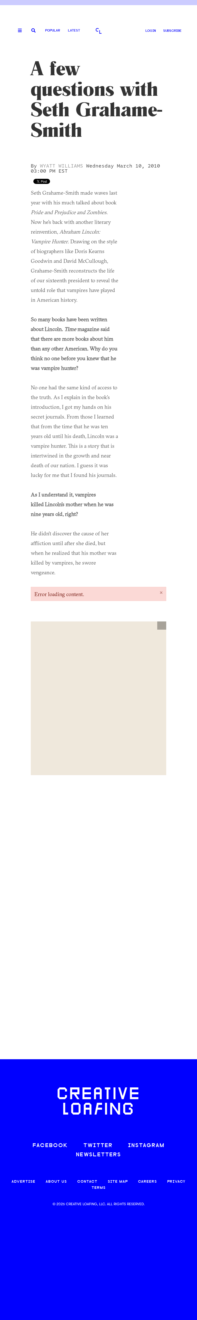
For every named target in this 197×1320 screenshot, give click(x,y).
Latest (74, 30)
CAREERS (147, 1182)
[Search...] (33, 31)
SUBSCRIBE (172, 31)
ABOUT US (56, 1182)
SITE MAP (118, 1182)
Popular (52, 30)
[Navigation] (18, 30)
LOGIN (150, 31)
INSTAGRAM (146, 1146)
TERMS (99, 1188)
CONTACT (87, 1182)
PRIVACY (176, 1182)
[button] (161, 625)
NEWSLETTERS (98, 1155)
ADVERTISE (23, 1182)
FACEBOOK (50, 1146)
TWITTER (98, 1146)
